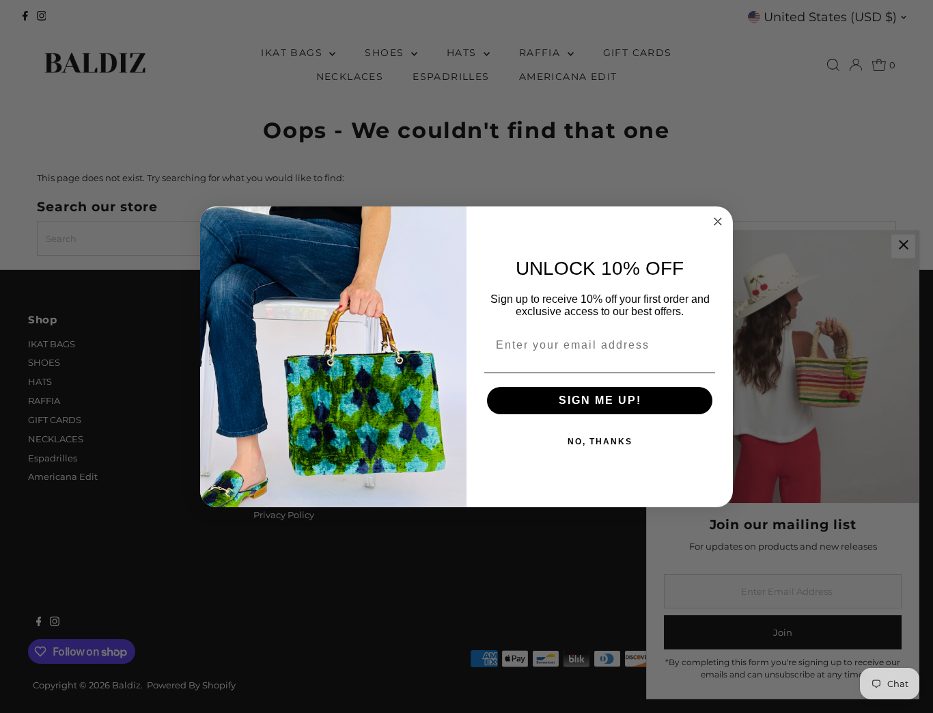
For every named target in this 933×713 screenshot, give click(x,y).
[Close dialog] (718, 221)
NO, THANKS (600, 441)
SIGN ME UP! (600, 400)
